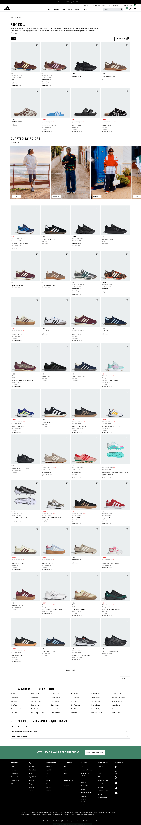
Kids (63, 9)
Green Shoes (116, 709)
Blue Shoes (55, 701)
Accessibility (94, 821)
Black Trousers (56, 697)
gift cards (109, 5)
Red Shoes (74, 709)
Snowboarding (36, 701)
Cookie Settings (47, 821)
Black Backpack (96, 709)
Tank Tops (14, 713)
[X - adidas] (122, 777)
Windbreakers (35, 709)
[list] (62, 38)
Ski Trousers (75, 705)
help (93, 5)
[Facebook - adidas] (122, 767)
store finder (87, 5)
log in (130, 5)
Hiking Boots (95, 705)
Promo (85, 9)
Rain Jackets (55, 713)
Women (56, 9)
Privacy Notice (71, 821)
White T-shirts (56, 693)
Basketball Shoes (117, 701)
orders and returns (100, 5)
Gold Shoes (55, 705)
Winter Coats (15, 693)
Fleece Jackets (117, 693)
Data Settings (57, 821)
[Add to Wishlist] (37, 46)
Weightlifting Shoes (118, 697)
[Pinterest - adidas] (122, 783)
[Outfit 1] (30, 173)
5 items (15, 196)
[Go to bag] (135, 9)
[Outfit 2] (70, 173)
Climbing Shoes (96, 713)
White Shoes (75, 693)
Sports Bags (35, 693)
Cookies (64, 821)
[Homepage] (7, 8)
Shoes (70, 9)
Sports (77, 9)
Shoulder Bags (76, 713)
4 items (55, 196)
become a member (118, 5)
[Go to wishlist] (130, 9)
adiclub (126, 5)
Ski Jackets (75, 701)
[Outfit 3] (111, 173)
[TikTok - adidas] (122, 788)
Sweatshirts (35, 705)
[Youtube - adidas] (122, 793)
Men (48, 9)
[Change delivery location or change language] (135, 5)
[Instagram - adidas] (122, 772)
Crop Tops (14, 705)
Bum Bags (14, 701)
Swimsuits (34, 697)
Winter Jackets (96, 701)
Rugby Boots (95, 693)
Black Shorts (116, 705)
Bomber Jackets (16, 709)
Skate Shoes (95, 697)
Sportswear (75, 697)
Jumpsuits (14, 697)
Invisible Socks (56, 709)
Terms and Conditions (83, 821)
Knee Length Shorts (37, 713)
